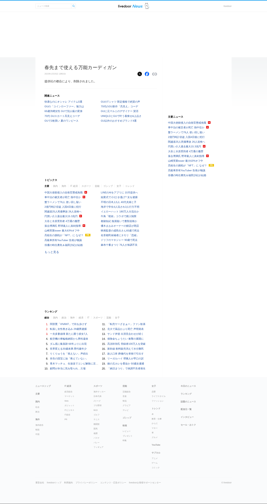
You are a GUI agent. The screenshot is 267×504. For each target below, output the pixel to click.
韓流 (125, 401)
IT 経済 (74, 186)
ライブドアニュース (130, 6)
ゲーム (155, 463)
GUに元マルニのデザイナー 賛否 (119, 111)
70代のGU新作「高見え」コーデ (119, 106)
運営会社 (39, 482)
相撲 (96, 433)
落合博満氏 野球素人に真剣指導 (62, 225)
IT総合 (67, 415)
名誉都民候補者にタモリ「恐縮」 (120, 235)
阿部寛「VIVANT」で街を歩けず (68, 324)
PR (65, 419)
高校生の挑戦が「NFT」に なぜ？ (63, 235)
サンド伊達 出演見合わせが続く (125, 333)
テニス (97, 419)
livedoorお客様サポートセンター (145, 482)
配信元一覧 (186, 409)
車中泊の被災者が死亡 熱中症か (62, 197)
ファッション (158, 401)
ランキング (186, 394)
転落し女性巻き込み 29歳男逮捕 (68, 328)
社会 (37, 407)
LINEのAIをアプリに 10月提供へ (119, 192)
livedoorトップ (54, 482)
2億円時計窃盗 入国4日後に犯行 (62, 206)
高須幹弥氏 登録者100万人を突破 (126, 343)
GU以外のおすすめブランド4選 (119, 120)
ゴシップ (108, 186)
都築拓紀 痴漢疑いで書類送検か (119, 221)
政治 (37, 412)
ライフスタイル (159, 396)
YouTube (156, 445)
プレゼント (128, 436)
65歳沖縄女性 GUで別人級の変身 (63, 111)
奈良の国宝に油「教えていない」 (69, 358)
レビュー (127, 431)
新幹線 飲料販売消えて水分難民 (125, 348)
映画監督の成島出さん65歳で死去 (120, 230)
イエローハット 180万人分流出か (120, 211)
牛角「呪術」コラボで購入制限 (118, 216)
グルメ (155, 437)
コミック (156, 467)
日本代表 (98, 396)
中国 (37, 434)
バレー (97, 442)
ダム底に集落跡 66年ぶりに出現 (68, 343)
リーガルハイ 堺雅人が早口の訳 (125, 358)
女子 (119, 186)
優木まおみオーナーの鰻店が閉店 (120, 225)
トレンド (130, 186)
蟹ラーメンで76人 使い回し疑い (62, 202)
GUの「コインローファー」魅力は (64, 106)
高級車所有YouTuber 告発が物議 (63, 240)
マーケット (69, 396)
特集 (125, 440)
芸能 (97, 186)
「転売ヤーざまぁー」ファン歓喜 (126, 324)
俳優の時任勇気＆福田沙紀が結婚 (63, 245)
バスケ (97, 438)
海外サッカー (100, 392)
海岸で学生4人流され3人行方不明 (120, 206)
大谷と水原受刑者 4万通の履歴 (62, 221)
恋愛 (154, 392)
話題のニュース (188, 401)
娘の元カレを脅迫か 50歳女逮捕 (125, 363)
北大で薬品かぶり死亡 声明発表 (125, 328)
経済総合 (68, 392)
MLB (96, 410)
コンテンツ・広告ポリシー (113, 482)
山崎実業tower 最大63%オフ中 (62, 230)
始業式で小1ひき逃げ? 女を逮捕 (119, 197)
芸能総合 (127, 392)
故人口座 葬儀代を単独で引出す (125, 353)
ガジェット (69, 405)
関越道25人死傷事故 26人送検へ (63, 211)
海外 (64, 186)
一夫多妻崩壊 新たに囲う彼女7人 (69, 333)
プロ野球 (98, 405)
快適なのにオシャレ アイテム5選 (63, 101)
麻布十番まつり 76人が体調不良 (119, 244)
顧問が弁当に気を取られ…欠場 (68, 368)
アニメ (155, 458)
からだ (155, 423)
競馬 (96, 429)
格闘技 (97, 424)
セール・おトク (188, 425)
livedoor (228, 6)
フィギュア (99, 447)
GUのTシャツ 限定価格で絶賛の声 (120, 101)
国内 (55, 186)
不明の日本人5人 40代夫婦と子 (118, 202)
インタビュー (187, 417)
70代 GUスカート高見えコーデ (62, 116)
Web (66, 401)
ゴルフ (97, 415)
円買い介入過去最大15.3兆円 (61, 216)
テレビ (126, 410)
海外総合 (39, 425)
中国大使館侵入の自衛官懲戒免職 (63, 192)
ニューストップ (43, 386)
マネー (155, 428)
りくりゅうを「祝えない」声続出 (69, 353)
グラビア (127, 405)
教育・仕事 (157, 419)
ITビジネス (69, 410)
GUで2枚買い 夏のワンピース (61, 120)
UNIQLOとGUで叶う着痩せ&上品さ (121, 116)
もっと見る (51, 252)
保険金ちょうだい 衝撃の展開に (125, 338)
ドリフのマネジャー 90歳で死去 (119, 239)
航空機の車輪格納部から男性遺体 (69, 338)
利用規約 (68, 482)
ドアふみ (147, 6)
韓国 (37, 430)
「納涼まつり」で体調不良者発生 (126, 368)
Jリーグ (97, 401)
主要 (46, 186)
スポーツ (86, 186)
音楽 (125, 396)
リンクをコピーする (154, 74)
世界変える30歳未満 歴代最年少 (68, 348)
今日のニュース (188, 386)
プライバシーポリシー (86, 482)
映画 (125, 425)
